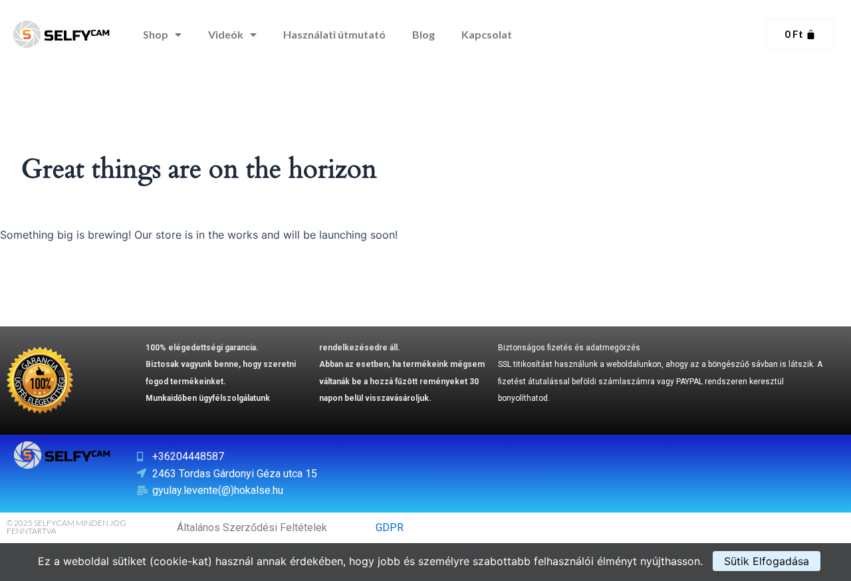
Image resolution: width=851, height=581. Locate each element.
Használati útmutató (334, 34)
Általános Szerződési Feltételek (252, 527)
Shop (155, 34)
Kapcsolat (486, 34)
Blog (423, 34)
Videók (225, 34)
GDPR (390, 527)
